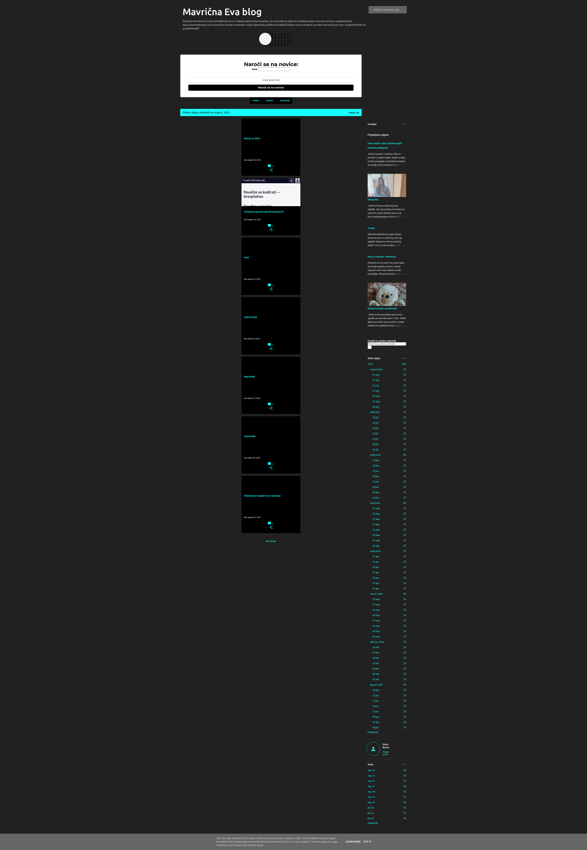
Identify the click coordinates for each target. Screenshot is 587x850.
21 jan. (376, 700)
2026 (370, 364)
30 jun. (376, 460)
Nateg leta (373, 199)
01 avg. (376, 406)
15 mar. (376, 620)
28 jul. (376, 417)
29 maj (376, 508)
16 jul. (375, 433)
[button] (271, 170)
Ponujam (285, 101)
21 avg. (376, 380)
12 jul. (375, 439)
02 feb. (376, 679)
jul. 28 (371, 807)
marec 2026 (376, 594)
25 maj (376, 513)
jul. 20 (371, 818)
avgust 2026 (376, 369)
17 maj (376, 524)
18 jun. (376, 476)
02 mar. (376, 636)
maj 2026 (375, 503)
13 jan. (376, 711)
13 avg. (376, 390)
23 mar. (376, 610)
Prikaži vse (354, 113)
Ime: (255, 69)
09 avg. (376, 396)
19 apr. (376, 567)
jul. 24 (371, 813)
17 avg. (376, 385)
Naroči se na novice (271, 87)
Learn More (352, 841)
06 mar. (376, 631)
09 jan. (376, 716)
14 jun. (376, 481)
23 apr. (376, 561)
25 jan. (376, 695)
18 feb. (376, 658)
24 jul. (376, 422)
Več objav (271, 541)
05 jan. (376, 722)
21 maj (376, 519)
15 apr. (376, 572)
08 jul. (376, 444)
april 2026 (375, 551)
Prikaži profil (386, 753)
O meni (255, 101)
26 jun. (376, 465)
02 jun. (376, 497)
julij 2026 (375, 412)
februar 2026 (377, 642)
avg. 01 (371, 802)
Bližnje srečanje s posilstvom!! (382, 308)
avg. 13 (371, 786)
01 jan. (376, 727)
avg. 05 (371, 797)
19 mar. (376, 615)
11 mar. (376, 626)
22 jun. (376, 471)
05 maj (376, 540)
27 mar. (376, 604)
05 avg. (376, 401)
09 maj (376, 535)
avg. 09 (371, 791)
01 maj (376, 545)
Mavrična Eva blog (222, 11)
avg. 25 (371, 770)
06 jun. (376, 492)
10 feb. (376, 668)
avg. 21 (371, 775)
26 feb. (376, 647)
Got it (367, 841)
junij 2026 (375, 455)
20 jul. (376, 428)
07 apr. (376, 583)
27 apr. (376, 556)
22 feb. (376, 652)
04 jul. (376, 449)
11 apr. (376, 577)
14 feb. (376, 663)
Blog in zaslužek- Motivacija (382, 256)
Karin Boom (386, 746)
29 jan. (376, 690)
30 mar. (376, 599)
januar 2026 (376, 684)
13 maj (376, 529)
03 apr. (376, 588)
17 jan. (376, 706)
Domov (269, 101)
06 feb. (376, 674)
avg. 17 (371, 781)
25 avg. (376, 374)
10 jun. (376, 487)
